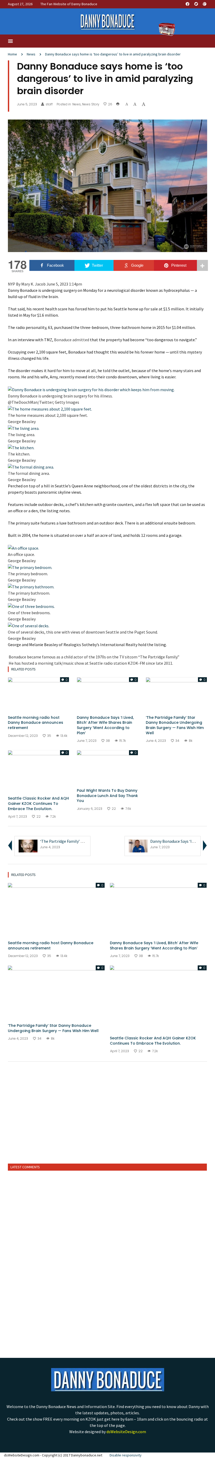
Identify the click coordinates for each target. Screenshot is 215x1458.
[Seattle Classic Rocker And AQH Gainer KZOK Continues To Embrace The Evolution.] (38, 770)
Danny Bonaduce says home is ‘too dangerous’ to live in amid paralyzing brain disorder (113, 54)
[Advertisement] (107, 1119)
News (31, 54)
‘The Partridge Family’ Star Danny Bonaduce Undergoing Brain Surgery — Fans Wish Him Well (175, 725)
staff (49, 104)
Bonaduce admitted (71, 339)
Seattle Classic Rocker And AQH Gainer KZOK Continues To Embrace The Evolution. (38, 803)
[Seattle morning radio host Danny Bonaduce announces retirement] (38, 693)
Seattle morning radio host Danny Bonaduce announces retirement (35, 722)
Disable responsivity (126, 1455)
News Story (90, 104)
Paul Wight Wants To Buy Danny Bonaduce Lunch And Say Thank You (107, 795)
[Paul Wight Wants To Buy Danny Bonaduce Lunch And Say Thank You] (107, 766)
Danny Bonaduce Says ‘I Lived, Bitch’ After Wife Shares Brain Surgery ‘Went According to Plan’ (105, 725)
